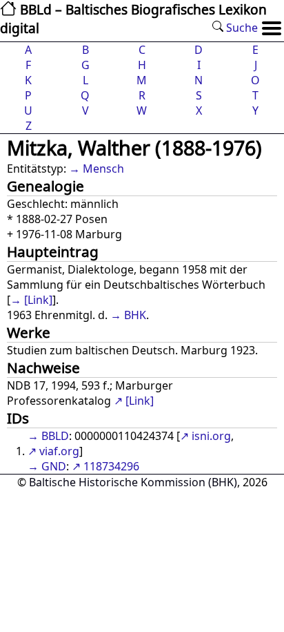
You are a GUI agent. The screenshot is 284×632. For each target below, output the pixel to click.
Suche (240, 27)
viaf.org (59, 451)
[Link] (38, 299)
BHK (135, 315)
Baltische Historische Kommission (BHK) (133, 482)
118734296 (111, 466)
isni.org (211, 435)
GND (53, 466)
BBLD (55, 435)
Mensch (103, 168)
